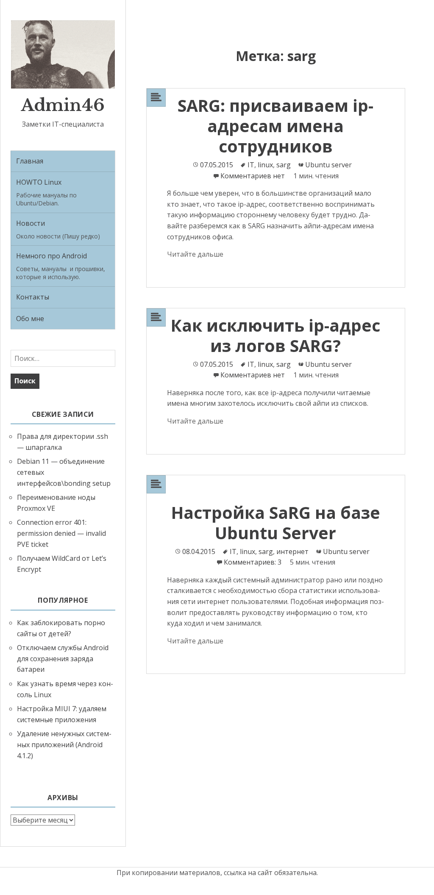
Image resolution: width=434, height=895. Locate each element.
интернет (292, 551)
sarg (283, 164)
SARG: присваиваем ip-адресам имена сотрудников (275, 125)
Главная (29, 161)
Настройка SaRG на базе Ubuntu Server (275, 522)
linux (265, 164)
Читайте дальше (195, 254)
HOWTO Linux (46, 192)
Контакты (32, 297)
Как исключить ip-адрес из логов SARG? (275, 335)
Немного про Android (60, 266)
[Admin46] (63, 53)
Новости (58, 229)
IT (251, 164)
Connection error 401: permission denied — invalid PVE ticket (61, 533)
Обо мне (30, 318)
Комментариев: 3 (253, 562)
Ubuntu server (328, 164)
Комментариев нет (252, 175)
